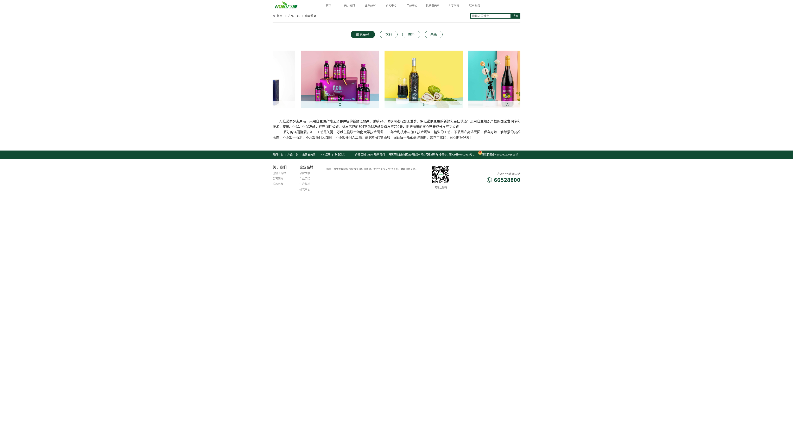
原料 (411, 34)
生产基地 (304, 183)
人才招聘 (453, 5)
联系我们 (474, 5)
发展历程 (278, 183)
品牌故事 (304, 173)
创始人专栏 (279, 173)
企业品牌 (370, 5)
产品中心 (412, 5)
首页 (328, 5)
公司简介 (278, 178)
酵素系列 (362, 34)
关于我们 (349, 5)
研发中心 (304, 189)
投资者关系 (432, 5)
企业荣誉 (304, 178)
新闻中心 (391, 5)
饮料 (388, 34)
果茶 (433, 34)
